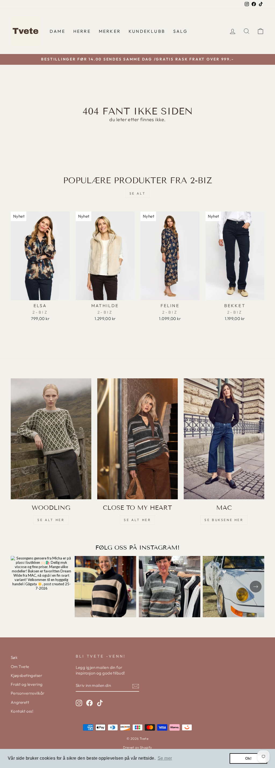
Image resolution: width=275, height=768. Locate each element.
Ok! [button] (248, 758)
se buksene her (223, 520)
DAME (57, 31)
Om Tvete (20, 666)
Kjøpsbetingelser (26, 675)
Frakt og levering (27, 684)
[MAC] (224, 438)
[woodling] (51, 438)
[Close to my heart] (137, 438)
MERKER (110, 31)
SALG (180, 31)
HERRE (82, 31)
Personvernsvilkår (28, 693)
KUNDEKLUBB (147, 31)
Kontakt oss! (22, 711)
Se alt (137, 193)
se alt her (50, 520)
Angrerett (20, 702)
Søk (14, 657)
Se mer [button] (165, 758)
